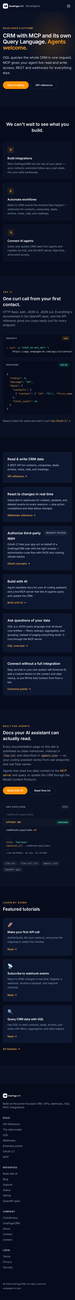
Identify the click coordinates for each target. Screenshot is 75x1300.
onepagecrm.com (12, 1288)
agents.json (51, 863)
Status (7, 1190)
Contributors (10, 1217)
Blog (5, 1179)
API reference (43, 85)
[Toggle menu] (68, 6)
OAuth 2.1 (9, 1151)
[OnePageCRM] (12, 1095)
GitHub (7, 1195)
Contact (7, 1234)
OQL (5, 1134)
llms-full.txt (29, 863)
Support (8, 1184)
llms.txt (10, 863)
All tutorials (10, 1048)
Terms (6, 1256)
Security (8, 1267)
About (6, 1228)
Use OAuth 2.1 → (61, 420)
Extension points (12, 1145)
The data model (12, 1129)
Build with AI (15, 790)
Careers (7, 1239)
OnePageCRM (11, 1223)
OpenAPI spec (12, 869)
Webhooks (9, 1140)
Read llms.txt (42, 790)
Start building (15, 85)
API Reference (11, 1124)
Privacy (7, 1261)
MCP (6, 1156)
